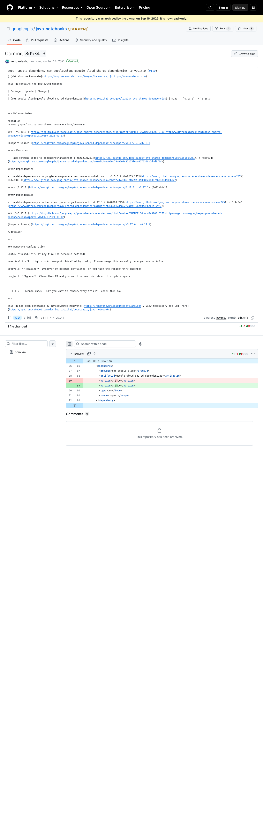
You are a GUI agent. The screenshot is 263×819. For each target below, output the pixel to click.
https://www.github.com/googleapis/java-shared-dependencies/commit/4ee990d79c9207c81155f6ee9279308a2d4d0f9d (85, 161)
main (17, 317)
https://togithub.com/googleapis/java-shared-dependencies (125, 98)
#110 (152, 70)
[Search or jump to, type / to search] (210, 7)
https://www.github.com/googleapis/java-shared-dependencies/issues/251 (145, 157)
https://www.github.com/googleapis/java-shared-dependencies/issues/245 (175, 202)
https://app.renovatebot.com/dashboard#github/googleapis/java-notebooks (59, 309)
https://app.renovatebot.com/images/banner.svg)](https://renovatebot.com (95, 76)
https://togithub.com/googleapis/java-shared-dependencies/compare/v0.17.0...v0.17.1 (91, 224)
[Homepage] (10, 7)
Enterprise (123, 7)
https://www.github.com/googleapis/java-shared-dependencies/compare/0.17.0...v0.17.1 (89, 187)
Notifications (200, 28)
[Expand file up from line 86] (74, 361)
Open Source (97, 7)
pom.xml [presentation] (20, 352)
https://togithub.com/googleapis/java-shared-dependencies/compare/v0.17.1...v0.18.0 (91, 143)
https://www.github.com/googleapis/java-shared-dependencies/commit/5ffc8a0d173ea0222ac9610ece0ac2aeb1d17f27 (85, 206)
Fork (224, 28)
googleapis (22, 28)
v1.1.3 (44, 317)
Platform (25, 7)
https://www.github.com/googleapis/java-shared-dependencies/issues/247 (191, 176)
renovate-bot (20, 61)
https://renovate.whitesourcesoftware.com (112, 305)
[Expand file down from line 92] (74, 405)
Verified (73, 61)
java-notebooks (51, 28)
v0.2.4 (60, 317)
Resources (70, 7)
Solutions (47, 7)
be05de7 (221, 317)
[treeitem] (30, 352)
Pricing (144, 7)
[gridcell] (162, 361)
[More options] (253, 354)
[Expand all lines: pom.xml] (95, 354)
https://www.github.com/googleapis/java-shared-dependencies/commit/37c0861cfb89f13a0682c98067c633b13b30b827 (99, 180)
